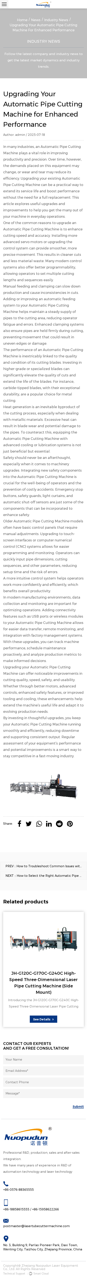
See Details (42, 1019)
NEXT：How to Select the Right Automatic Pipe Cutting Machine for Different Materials (46, 876)
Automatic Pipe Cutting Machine (39, 724)
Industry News (56, 20)
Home (22, 20)
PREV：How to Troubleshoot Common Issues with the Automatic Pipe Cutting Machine (46, 866)
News (36, 20)
